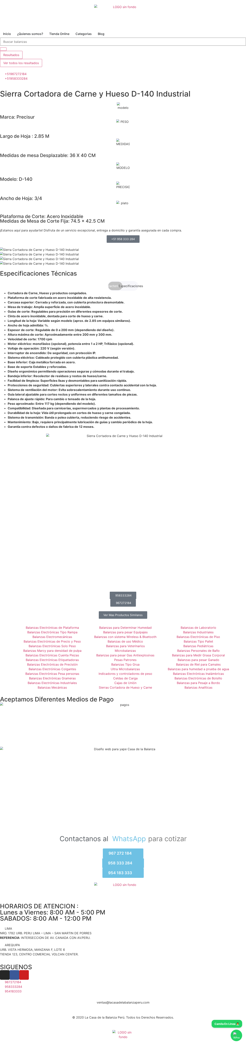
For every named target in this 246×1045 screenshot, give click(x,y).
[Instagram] (5, 975)
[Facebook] (14, 975)
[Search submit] (3, 49)
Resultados (11, 55)
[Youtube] (24, 975)
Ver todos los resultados (21, 63)
